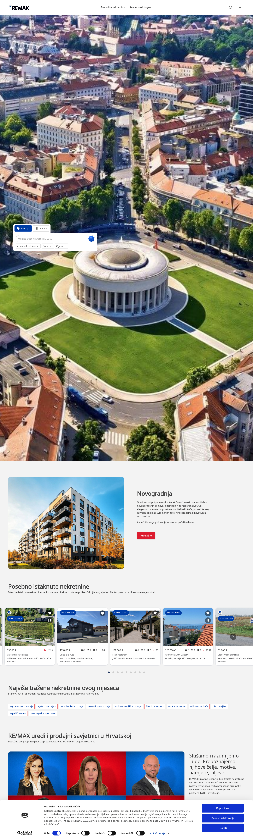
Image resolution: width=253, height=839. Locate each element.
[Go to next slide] (233, 637)
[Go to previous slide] (20, 637)
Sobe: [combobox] (46, 246)
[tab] (23, 228)
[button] (230, 7)
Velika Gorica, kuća (199, 706)
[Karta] (50, 620)
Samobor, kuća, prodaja (72, 706)
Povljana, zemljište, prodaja (128, 706)
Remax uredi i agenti (141, 7)
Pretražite (146, 535)
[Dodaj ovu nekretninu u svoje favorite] (50, 613)
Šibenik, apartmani (155, 706)
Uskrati (223, 828)
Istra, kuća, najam (177, 706)
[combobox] (55, 238)
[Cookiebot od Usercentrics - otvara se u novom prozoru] (25, 833)
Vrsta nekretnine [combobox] (26, 246)
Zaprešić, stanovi (18, 713)
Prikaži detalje (157, 833)
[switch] (85, 833)
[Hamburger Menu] (240, 7)
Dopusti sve (222, 808)
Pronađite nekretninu (113, 7)
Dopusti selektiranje (222, 818)
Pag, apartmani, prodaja (21, 706)
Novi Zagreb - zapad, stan (43, 713)
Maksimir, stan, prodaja (99, 706)
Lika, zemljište (219, 706)
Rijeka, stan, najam (47, 706)
